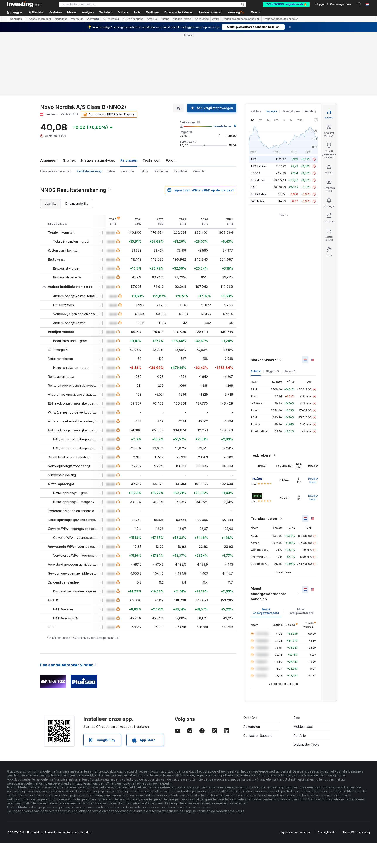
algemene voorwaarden (295, 832)
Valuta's (256, 111)
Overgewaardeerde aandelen (280, 19)
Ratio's (144, 171)
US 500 (255, 173)
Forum (171, 160)
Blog (297, 717)
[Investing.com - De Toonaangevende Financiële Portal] (24, 4)
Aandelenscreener (210, 12)
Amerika (152, 19)
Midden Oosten (182, 19)
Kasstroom (128, 171)
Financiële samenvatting (55, 171)
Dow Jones (258, 180)
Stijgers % (272, 371)
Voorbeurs (77, 19)
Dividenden (161, 171)
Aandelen (16, 19)
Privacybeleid (327, 832)
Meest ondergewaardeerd (266, 611)
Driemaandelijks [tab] (76, 203)
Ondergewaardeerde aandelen (241, 19)
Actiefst (256, 371)
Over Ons (250, 717)
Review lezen (313, 480)
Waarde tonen (223, 126)
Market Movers (264, 360)
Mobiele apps (304, 726)
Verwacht (199, 171)
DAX (254, 187)
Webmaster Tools (306, 744)
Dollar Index (258, 194)
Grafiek (69, 160)
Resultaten (181, 171)
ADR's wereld (111, 19)
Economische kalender (178, 12)
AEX (253, 159)
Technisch (151, 160)
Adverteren (251, 726)
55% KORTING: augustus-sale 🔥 (286, 4)
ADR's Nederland (133, 19)
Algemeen (49, 160)
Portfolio (300, 735)
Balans (111, 171)
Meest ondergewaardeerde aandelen (268, 593)
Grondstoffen (291, 111)
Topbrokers (261, 455)
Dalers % (291, 371)
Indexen (271, 111)
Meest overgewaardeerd (301, 611)
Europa (165, 19)
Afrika (215, 19)
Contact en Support (257, 735)
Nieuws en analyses (98, 160)
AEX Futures (259, 166)
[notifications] (359, 4)
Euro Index (257, 201)
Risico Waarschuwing (356, 832)
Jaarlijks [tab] (50, 203)
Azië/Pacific (202, 19)
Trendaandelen (264, 518)
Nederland (61, 19)
